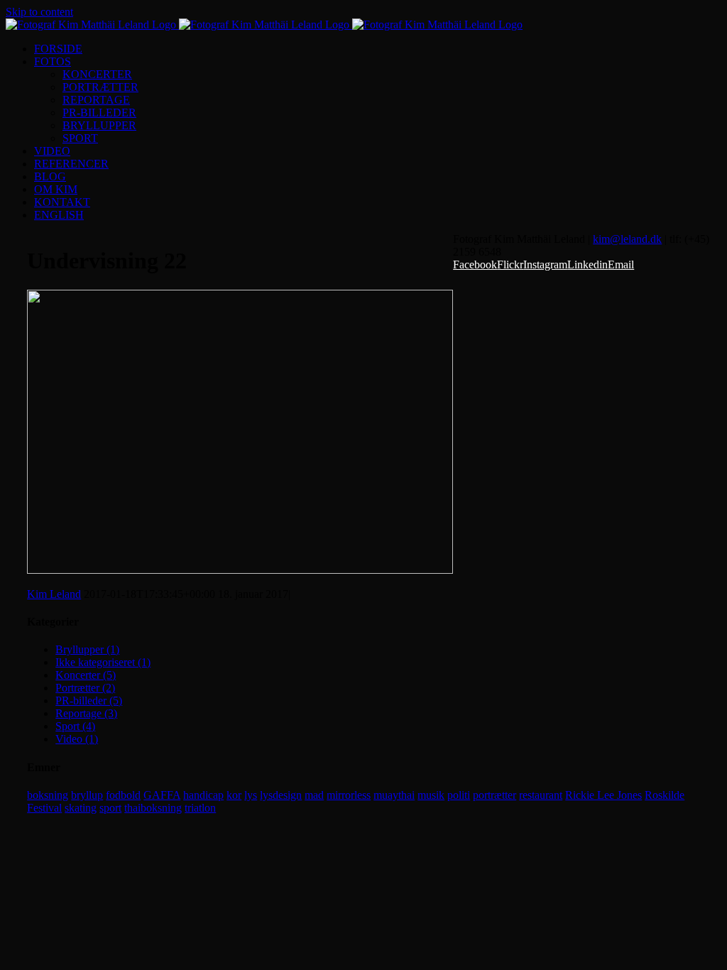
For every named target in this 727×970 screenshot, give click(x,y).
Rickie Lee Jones (603, 795)
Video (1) (76, 739)
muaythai (394, 795)
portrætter (494, 795)
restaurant (540, 795)
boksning (47, 795)
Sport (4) (75, 726)
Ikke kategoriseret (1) (103, 662)
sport (110, 808)
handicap (203, 795)
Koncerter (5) (85, 675)
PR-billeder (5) (88, 700)
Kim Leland (54, 594)
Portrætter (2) (85, 688)
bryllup (87, 795)
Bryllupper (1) (87, 649)
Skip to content (39, 12)
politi (458, 795)
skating (81, 808)
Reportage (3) (86, 713)
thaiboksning (153, 808)
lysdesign (281, 795)
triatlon (200, 808)
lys (250, 795)
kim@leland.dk (627, 239)
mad (314, 795)
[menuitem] (377, 49)
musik (430, 795)
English (59, 215)
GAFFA (161, 795)
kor (233, 795)
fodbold (123, 795)
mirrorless (349, 795)
